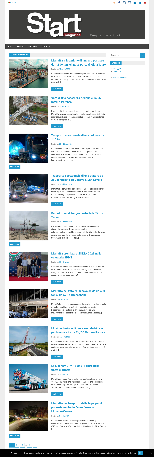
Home (10, 46)
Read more (57, 89)
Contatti (46, 46)
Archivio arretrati (120, 78)
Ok (140, 453)
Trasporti (117, 71)
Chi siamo (33, 46)
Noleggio (117, 68)
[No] (151, 453)
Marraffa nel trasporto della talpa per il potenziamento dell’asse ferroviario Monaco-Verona (76, 407)
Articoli (20, 46)
